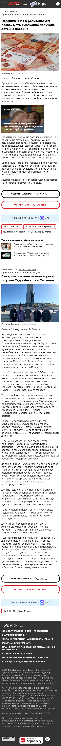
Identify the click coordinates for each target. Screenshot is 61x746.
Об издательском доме (16, 631)
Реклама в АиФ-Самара (16, 643)
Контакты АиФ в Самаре (17, 653)
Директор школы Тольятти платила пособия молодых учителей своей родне (33, 245)
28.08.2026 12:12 (9, 269)
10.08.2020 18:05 (9, 11)
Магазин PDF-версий (14, 635)
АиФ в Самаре (29, 324)
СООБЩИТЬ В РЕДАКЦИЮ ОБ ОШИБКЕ (23, 661)
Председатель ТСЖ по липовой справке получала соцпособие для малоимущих (31, 254)
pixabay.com (22, 73)
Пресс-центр (41, 631)
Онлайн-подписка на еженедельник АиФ (27, 639)
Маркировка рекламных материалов (25, 657)
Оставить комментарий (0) (30, 205)
